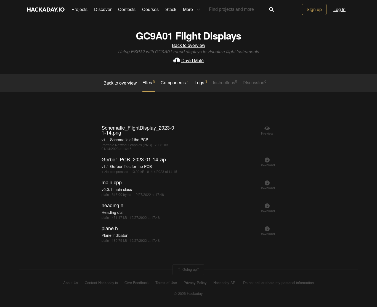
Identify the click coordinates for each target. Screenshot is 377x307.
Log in (339, 9)
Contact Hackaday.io (101, 282)
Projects (79, 9)
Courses (150, 9)
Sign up (314, 9)
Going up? (190, 269)
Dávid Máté (192, 60)
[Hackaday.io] (45, 9)
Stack (170, 9)
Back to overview (188, 45)
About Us (70, 282)
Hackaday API (225, 282)
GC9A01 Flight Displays (188, 35)
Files (148, 82)
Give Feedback (136, 282)
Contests (127, 9)
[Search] (271, 9)
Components (175, 82)
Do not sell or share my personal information (278, 282)
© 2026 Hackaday (188, 293)
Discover (102, 9)
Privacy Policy (195, 282)
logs (201, 82)
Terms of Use (166, 282)
